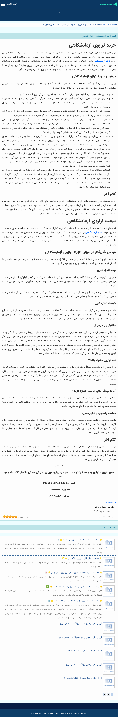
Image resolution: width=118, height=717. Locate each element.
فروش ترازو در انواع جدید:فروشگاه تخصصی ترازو (81, 623)
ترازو (87, 24)
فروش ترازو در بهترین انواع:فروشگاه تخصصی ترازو (80, 637)
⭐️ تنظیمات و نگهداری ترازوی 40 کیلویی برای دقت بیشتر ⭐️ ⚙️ (74, 601)
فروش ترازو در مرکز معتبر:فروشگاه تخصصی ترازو (81, 678)
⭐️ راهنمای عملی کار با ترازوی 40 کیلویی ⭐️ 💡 (82, 558)
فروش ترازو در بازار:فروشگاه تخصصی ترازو (84, 664)
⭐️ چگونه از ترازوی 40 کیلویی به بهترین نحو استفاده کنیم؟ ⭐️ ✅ (74, 586)
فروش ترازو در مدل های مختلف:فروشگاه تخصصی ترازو (78, 651)
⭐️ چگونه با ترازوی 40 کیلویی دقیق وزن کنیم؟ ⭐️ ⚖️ (79, 540)
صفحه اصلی (97, 24)
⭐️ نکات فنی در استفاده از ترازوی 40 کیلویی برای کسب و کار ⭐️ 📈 (73, 572)
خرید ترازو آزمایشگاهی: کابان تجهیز (59, 24)
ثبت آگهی (12, 4)
